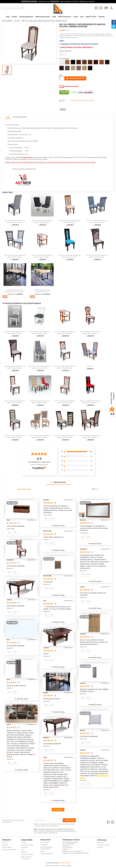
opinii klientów (39, 462)
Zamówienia (44, 844)
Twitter (101, 8)
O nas (23, 849)
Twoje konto (45, 840)
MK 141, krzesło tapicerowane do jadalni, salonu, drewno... (90, 402)
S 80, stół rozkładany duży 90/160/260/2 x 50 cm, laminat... (15, 291)
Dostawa (23, 842)
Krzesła (14, 17)
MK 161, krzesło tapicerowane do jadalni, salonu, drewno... (65, 436)
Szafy (54, 17)
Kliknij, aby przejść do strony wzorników (82, 100)
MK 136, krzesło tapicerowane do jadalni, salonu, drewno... (15, 436)
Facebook (97, 8)
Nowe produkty (7, 847)
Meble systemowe (64, 17)
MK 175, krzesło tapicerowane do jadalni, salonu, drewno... (90, 436)
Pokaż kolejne (58, 809)
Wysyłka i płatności (65, 863)
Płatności (24, 852)
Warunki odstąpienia (27, 854)
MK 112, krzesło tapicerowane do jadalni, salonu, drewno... (15, 256)
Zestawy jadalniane (26, 17)
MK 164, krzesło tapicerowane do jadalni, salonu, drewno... (15, 332)
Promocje (5, 845)
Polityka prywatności (27, 845)
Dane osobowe (44, 842)
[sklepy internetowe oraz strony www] (69, 865)
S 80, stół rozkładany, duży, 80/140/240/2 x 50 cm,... (42, 291)
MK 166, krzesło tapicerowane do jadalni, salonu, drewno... (40, 332)
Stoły (8, 17)
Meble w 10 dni (91, 17)
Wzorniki (5, 842)
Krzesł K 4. (90, 366)
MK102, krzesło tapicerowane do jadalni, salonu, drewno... (42, 221)
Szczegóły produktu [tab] (20, 117)
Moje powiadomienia (46, 853)
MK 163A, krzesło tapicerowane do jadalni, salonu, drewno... (40, 367)
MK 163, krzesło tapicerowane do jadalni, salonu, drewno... (40, 402)
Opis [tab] (8, 117)
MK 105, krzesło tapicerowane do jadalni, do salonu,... (69, 221)
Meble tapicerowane (42, 17)
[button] (51, 482)
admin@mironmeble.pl (81, 853)
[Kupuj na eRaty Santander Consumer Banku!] (86, 92)
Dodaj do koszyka (75, 78)
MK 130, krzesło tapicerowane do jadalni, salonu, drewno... (90, 332)
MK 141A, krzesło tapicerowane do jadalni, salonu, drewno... (69, 256)
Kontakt (102, 17)
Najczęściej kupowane (9, 849)
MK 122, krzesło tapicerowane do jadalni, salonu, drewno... (65, 367)
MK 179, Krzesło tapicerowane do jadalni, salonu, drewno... (15, 221)
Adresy (42, 851)
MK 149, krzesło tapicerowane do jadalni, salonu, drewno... (97, 256)
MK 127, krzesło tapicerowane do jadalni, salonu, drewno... (42, 256)
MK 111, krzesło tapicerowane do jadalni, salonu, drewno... (97, 221)
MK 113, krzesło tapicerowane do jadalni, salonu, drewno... (40, 436)
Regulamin (24, 847)
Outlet (75, 17)
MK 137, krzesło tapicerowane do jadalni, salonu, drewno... (65, 402)
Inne (82, 17)
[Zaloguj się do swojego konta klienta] (111, 6)
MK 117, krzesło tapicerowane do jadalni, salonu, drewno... (15, 402)
